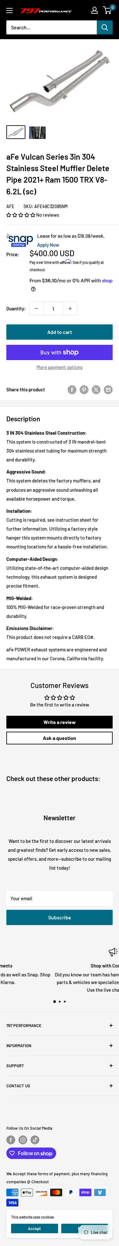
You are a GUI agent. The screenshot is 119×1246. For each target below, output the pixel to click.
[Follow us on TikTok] (34, 1139)
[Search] (105, 27)
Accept (34, 1228)
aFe (10, 206)
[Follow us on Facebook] (10, 1139)
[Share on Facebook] (72, 389)
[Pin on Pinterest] (84, 389)
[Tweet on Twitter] (96, 389)
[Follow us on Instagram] (22, 1139)
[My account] (94, 10)
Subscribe (59, 917)
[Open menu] (9, 10)
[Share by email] (108, 389)
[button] (21, 215)
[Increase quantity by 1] (70, 308)
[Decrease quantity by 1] (36, 308)
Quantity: (16, 308)
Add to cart (59, 332)
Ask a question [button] (59, 738)
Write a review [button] (59, 722)
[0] (107, 10)
